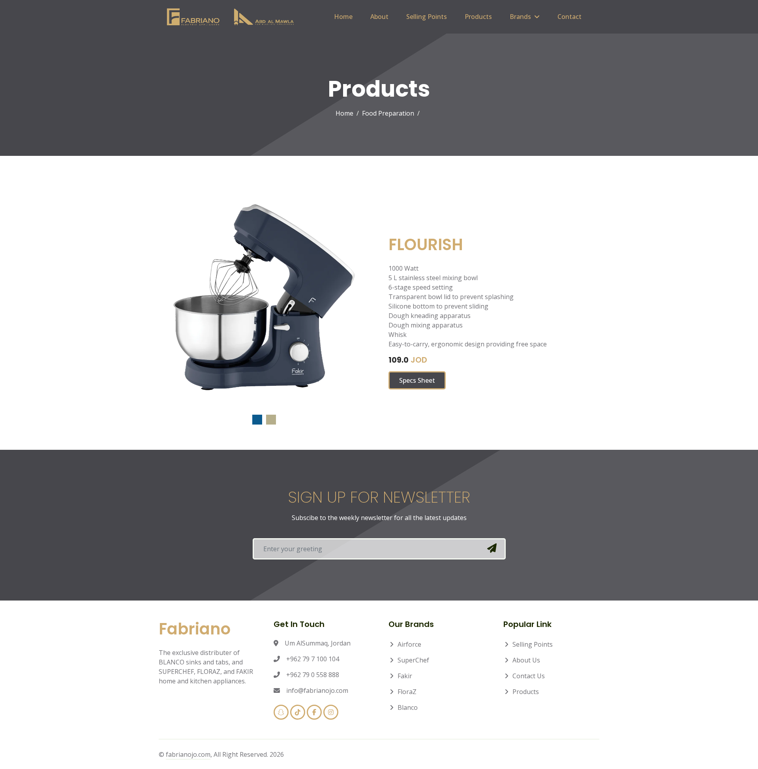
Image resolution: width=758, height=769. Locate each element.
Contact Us (528, 676)
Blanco (408, 707)
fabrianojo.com (188, 754)
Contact (569, 16)
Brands (520, 16)
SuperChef (413, 660)
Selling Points (426, 16)
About (379, 16)
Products (478, 16)
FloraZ (407, 691)
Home (343, 16)
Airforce (409, 644)
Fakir (405, 676)
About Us (526, 660)
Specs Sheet (417, 380)
